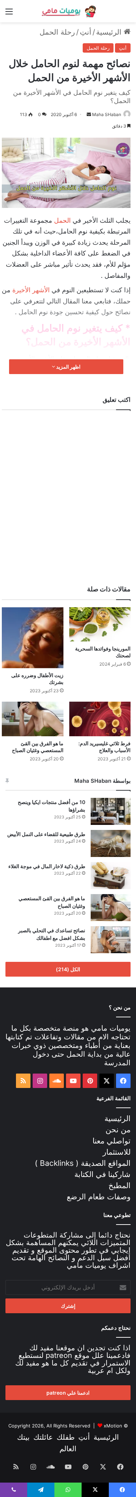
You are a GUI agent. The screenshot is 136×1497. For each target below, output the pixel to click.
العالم (68, 1448)
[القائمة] (9, 14)
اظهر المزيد (68, 367)
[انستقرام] (40, 1081)
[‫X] (106, 1081)
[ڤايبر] (13, 1490)
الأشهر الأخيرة (31, 290)
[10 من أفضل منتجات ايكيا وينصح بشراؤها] (111, 811)
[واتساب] (68, 1490)
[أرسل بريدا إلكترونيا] (89, 114)
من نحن (118, 1129)
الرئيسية (110, 32)
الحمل (62, 220)
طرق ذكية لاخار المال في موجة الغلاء (46, 866)
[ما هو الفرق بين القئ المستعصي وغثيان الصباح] (32, 719)
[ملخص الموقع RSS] (23, 1081)
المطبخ (119, 1185)
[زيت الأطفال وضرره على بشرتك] (32, 637)
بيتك (23, 1437)
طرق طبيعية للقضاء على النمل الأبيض (46, 834)
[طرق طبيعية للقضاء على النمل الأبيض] (111, 843)
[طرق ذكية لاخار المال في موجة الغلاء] (111, 875)
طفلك (66, 1437)
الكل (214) (68, 969)
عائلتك (43, 1437)
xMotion (113, 1426)
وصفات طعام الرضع (99, 1196)
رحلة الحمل (57, 32)
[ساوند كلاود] (56, 1081)
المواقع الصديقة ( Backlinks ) (83, 1163)
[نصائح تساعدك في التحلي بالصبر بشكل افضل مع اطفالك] (111, 939)
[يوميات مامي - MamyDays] (68, 11)
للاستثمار (117, 1151)
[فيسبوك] (123, 1081)
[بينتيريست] (90, 1081)
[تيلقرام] (40, 1490)
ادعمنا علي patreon (68, 1393)
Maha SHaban (106, 114)
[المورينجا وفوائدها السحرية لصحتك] (100, 624)
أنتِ (85, 32)
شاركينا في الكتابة (102, 1174)
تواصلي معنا (111, 1140)
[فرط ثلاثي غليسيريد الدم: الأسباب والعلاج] (100, 719)
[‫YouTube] (73, 1081)
